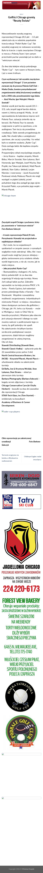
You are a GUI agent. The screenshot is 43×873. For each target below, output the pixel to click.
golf (21, 14)
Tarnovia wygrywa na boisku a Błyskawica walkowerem (10, 458)
